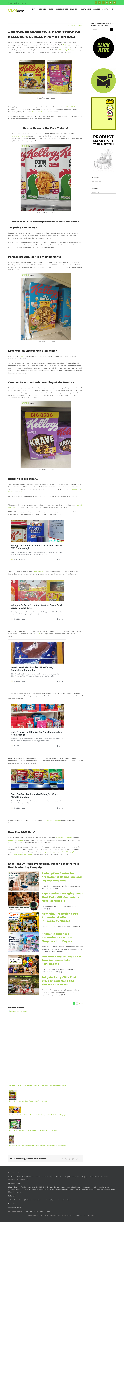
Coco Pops (73, 489)
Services (11, 1183)
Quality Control (14, 1190)
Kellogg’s (66, 45)
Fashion (41, 1200)
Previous (72, 25)
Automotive (12, 1200)
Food (48, 1200)
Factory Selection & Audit (86, 1187)
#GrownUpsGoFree (66, 50)
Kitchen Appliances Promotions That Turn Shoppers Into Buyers (57, 937)
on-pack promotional (53, 820)
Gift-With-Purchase (46, 1190)
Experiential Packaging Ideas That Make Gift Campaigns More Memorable (62, 897)
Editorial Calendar (15, 1208)
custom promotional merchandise (52, 852)
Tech (60, 1200)
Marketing (33, 1212)
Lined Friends (38, 572)
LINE (39, 634)
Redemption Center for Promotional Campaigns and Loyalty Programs (62, 877)
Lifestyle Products (60, 1177)
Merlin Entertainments (40, 112)
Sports (53, 1200)
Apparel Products (92, 1177)
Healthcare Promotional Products (21, 1177)
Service (73, 1200)
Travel (65, 1200)
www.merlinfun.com (20, 136)
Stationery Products (76, 1177)
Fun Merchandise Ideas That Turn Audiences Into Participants (61, 960)
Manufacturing (103, 1187)
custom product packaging (22, 854)
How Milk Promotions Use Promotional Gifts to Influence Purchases (60, 917)
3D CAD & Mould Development (52, 1187)
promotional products (64, 838)
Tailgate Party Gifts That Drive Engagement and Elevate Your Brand (59, 981)
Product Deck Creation (30, 1187)
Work (19, 1183)
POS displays (71, 852)
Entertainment (31, 1200)
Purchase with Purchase (65, 1190)
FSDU (78, 1190)
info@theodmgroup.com (17, 3)
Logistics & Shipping (30, 1190)
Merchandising (44, 1212)
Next (80, 25)
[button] (112, 9)
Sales (26, 1212)
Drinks (21, 1200)
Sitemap (76, 1216)
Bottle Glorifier (103, 1190)
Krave (21, 492)
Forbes (21, 356)
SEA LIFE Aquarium (73, 107)
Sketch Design (14, 1187)
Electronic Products (43, 1177)
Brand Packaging (89, 1190)
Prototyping (70, 1187)
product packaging (15, 840)
